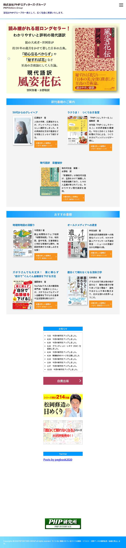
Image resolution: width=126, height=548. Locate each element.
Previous (8, 58)
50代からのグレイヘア (25, 112)
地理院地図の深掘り (24, 225)
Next (117, 58)
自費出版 (63, 381)
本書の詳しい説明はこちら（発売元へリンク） (100, 304)
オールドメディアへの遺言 (82, 225)
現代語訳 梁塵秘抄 (51, 162)
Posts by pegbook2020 (57, 459)
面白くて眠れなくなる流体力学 (84, 272)
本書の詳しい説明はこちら (44, 144)
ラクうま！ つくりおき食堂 (83, 112)
